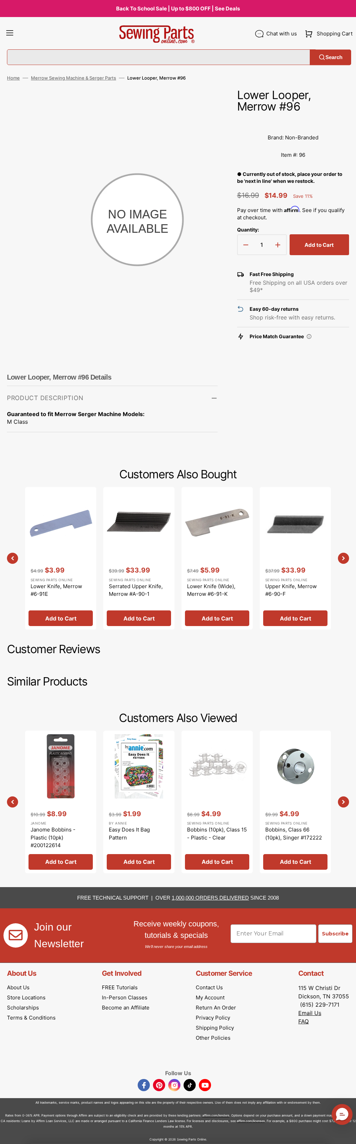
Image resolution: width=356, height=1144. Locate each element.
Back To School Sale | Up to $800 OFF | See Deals (178, 8)
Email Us (309, 1012)
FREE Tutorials (120, 987)
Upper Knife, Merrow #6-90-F (291, 590)
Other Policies (213, 1038)
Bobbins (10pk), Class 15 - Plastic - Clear (217, 833)
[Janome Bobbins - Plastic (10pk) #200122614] (60, 802)
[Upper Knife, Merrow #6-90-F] (295, 558)
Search (333, 57)
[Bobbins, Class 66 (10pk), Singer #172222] (295, 802)
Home (13, 78)
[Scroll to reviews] (293, 122)
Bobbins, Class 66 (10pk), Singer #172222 (293, 833)
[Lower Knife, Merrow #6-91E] (60, 558)
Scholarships (23, 1007)
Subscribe (335, 934)
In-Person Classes (124, 997)
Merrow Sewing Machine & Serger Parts (73, 78)
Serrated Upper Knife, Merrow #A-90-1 (136, 590)
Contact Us (209, 987)
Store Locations (26, 997)
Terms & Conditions (31, 1017)
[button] (9, 33)
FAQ (303, 1021)
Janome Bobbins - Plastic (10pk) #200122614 (53, 837)
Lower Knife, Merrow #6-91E (56, 590)
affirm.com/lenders (215, 1115)
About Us (18, 987)
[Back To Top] (346, 1134)
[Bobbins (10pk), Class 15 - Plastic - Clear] (217, 802)
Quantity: (248, 230)
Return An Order (216, 1007)
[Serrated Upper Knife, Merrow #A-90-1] (139, 558)
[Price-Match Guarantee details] (309, 336)
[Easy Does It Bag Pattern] (139, 802)
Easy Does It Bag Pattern (129, 833)
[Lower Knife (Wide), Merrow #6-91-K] (217, 558)
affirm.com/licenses (251, 1121)
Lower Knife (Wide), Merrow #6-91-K (211, 590)
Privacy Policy (213, 1017)
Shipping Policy (215, 1027)
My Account (210, 997)
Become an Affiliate (125, 1007)
